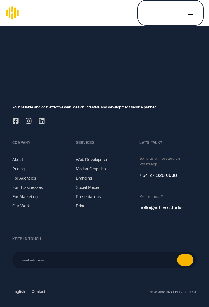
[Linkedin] (41, 121)
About (17, 159)
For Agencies (24, 178)
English (18, 291)
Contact (38, 291)
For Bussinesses (27, 187)
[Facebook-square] (15, 121)
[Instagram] (28, 121)
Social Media (87, 187)
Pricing (18, 168)
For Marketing (25, 196)
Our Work (21, 206)
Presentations (88, 196)
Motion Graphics (91, 168)
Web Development (92, 159)
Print (80, 206)
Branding (84, 178)
